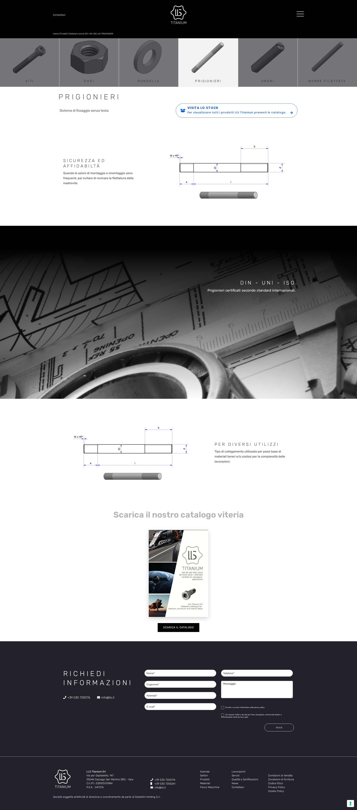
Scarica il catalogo (178, 627)
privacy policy (259, 707)
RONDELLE (149, 81)
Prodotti (63, 34)
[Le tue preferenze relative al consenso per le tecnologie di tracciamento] (350, 803)
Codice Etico (275, 783)
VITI (29, 81)
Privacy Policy (276, 787)
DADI (89, 81)
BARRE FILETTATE (327, 81)
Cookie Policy (276, 791)
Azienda (205, 771)
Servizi (235, 775)
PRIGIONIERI (208, 81)
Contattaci (238, 787)
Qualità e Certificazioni (245, 779)
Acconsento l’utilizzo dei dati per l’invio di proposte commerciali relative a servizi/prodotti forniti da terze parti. (251, 716)
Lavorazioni (238, 771)
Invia (279, 727)
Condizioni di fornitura (281, 779)
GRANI (267, 81)
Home (56, 34)
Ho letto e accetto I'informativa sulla (245, 707)
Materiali (205, 783)
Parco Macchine (209, 787)
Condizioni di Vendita (280, 775)
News (235, 783)
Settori (204, 775)
